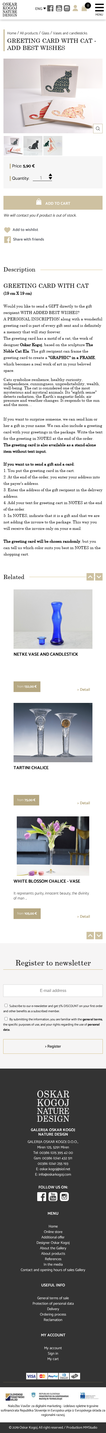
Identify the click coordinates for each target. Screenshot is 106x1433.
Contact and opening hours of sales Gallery (53, 1270)
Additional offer (53, 1237)
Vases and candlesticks (70, 33)
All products (29, 33)
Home (11, 33)
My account (53, 1348)
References (53, 1259)
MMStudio (90, 1428)
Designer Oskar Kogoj (53, 1243)
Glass (45, 33)
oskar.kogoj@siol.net (55, 1169)
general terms (92, 1019)
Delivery (53, 1309)
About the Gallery (53, 1248)
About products (53, 1254)
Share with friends (28, 239)
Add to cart (57, 203)
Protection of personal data (53, 1303)
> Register (53, 1046)
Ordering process (53, 1314)
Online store (53, 1232)
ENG (38, 9)
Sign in (53, 1353)
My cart (53, 1359)
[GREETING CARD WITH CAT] (13, 146)
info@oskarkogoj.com (55, 1174)
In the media (53, 1264)
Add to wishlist (25, 229)
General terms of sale (53, 1298)
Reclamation (53, 1320)
